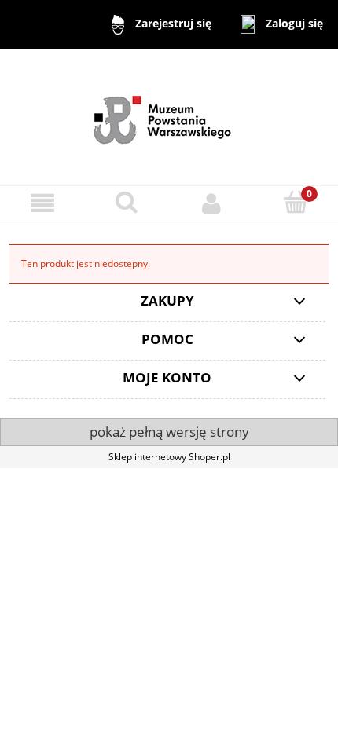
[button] (42, 203)
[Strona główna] (169, 116)
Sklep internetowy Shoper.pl (169, 456)
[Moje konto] (211, 203)
